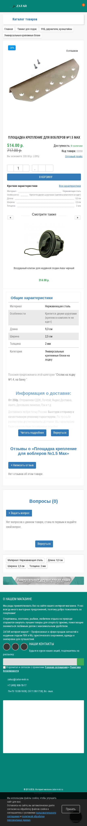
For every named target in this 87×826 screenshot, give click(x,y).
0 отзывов (72, 50)
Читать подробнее (32, 432)
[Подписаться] (80, 661)
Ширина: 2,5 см (16, 566)
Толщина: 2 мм (37, 566)
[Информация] (5, 6)
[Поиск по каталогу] (75, 6)
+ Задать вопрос (19, 513)
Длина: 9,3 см (55, 560)
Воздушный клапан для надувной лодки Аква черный (44, 268)
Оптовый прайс (74, 156)
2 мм (48, 343)
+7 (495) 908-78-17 (16, 685)
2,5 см (48, 336)
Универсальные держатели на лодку (43, 580)
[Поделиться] (49, 168)
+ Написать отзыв (22, 465)
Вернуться (59, 432)
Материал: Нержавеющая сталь (25, 560)
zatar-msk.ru (57, 789)
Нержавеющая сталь (57, 306)
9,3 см (48, 329)
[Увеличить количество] (26, 168)
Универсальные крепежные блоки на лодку (57, 355)
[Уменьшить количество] (10, 168)
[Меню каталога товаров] (6, 19)
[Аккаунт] (68, 6)
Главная (8, 29)
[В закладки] (35, 168)
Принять (71, 809)
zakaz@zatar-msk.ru (18, 679)
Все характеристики (70, 185)
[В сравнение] (42, 168)
